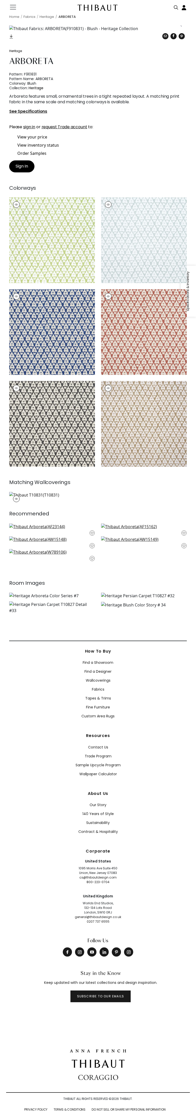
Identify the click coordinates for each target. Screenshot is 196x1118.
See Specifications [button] (28, 111)
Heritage (15, 51)
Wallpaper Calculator (98, 774)
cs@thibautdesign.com (98, 877)
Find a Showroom (98, 662)
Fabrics (98, 689)
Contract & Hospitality (98, 831)
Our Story (98, 804)
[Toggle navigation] (16, 7)
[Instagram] (79, 952)
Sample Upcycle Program (98, 765)
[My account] (184, 7)
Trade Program (98, 756)
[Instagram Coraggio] (128, 952)
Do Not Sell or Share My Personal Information (129, 1109)
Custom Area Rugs (98, 716)
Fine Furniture (98, 707)
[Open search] (176, 6)
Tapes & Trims (98, 698)
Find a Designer (98, 671)
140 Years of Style (98, 813)
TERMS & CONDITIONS (69, 1109)
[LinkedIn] (104, 952)
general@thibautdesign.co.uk (98, 917)
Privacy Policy (35, 1109)
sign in (29, 127)
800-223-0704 (98, 882)
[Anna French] (98, 1050)
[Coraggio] (98, 1077)
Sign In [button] (22, 166)
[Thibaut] (98, 1063)
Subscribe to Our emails (100, 996)
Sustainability (98, 822)
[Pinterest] (182, 36)
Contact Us (98, 747)
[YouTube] (91, 952)
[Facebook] (67, 952)
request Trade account (64, 127)
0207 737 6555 (98, 921)
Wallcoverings (98, 680)
